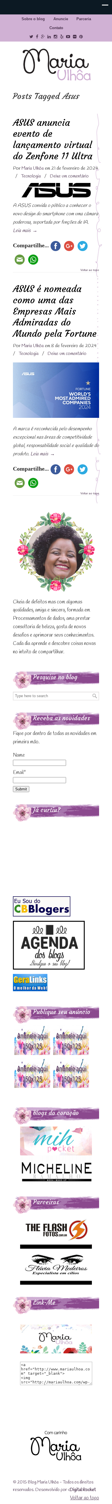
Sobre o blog (33, 19)
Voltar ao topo (89, 270)
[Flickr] (74, 37)
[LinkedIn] (49, 37)
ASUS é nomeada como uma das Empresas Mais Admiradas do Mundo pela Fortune (54, 311)
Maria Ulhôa (56, 65)
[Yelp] (61, 37)
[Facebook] (37, 37)
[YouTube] (68, 37)
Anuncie (60, 19)
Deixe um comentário (69, 176)
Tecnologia (31, 176)
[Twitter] (31, 37)
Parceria (83, 19)
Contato (56, 28)
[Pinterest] (81, 37)
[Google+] (43, 37)
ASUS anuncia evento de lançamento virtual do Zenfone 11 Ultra (52, 139)
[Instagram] (55, 37)
